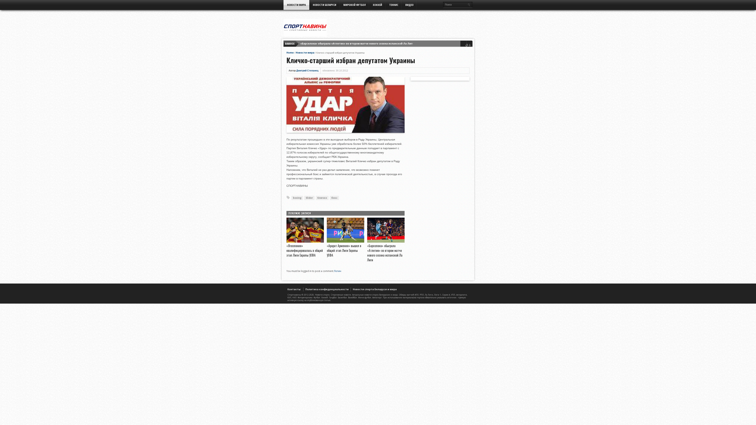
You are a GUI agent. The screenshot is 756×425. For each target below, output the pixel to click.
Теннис (393, 5)
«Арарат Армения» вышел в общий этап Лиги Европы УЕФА (344, 250)
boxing (297, 198)
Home (290, 52)
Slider (309, 198)
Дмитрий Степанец (307, 70)
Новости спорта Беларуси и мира (375, 289)
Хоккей (377, 5)
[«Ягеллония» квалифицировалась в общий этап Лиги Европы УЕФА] (305, 241)
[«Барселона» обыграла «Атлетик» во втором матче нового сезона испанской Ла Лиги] (386, 241)
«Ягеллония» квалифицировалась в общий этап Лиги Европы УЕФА (304, 250)
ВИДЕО (409, 5)
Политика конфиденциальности (327, 289)
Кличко (322, 198)
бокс (334, 198)
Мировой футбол (354, 5)
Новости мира (296, 5)
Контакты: (294, 289)
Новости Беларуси (324, 5)
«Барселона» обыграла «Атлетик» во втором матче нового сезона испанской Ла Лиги (357, 43)
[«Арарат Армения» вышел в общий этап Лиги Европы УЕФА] (345, 241)
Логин (337, 271)
